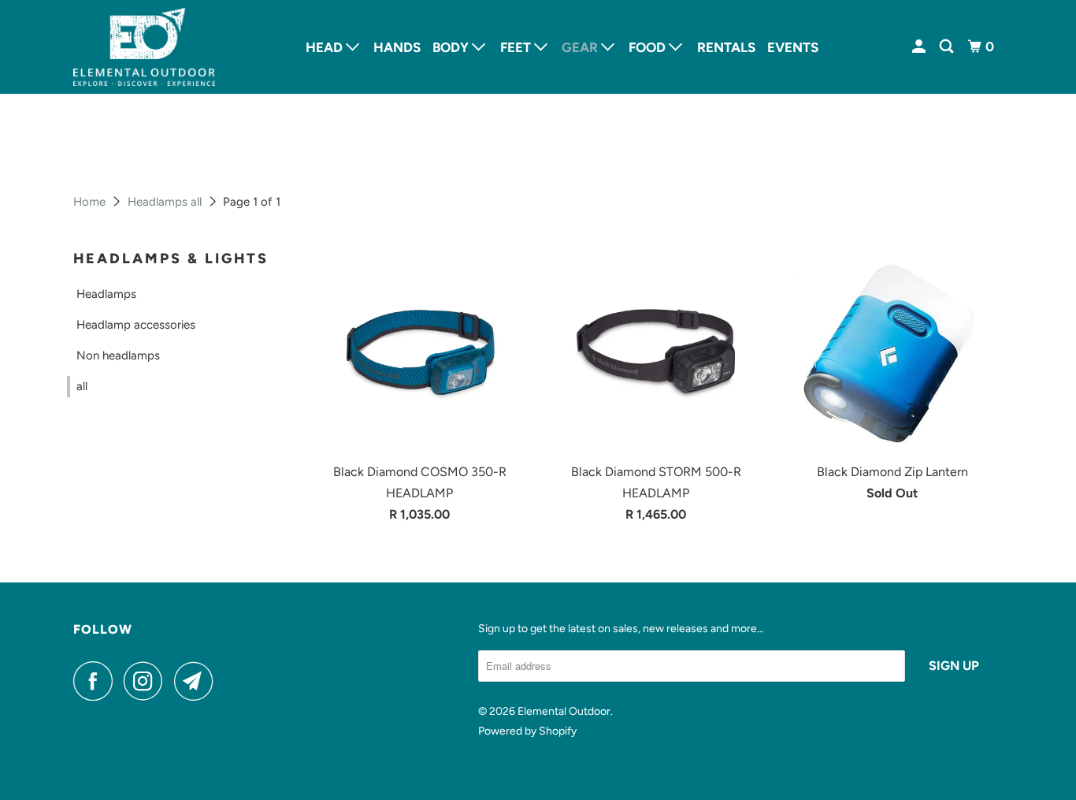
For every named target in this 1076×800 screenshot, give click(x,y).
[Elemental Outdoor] (144, 47)
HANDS (397, 47)
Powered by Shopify (527, 731)
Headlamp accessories (135, 325)
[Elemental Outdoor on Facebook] (97, 681)
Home (89, 202)
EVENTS (792, 47)
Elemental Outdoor (564, 711)
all (81, 386)
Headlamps (106, 294)
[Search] (948, 47)
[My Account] (920, 47)
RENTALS (726, 47)
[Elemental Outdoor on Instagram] (147, 681)
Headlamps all (165, 202)
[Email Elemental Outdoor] (197, 681)
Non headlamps (118, 355)
